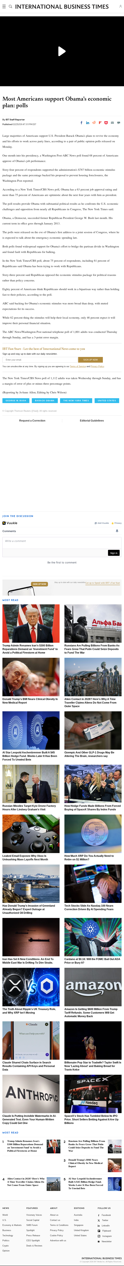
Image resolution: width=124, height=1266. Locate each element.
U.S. (4, 1220)
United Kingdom (81, 1230)
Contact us (55, 1220)
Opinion (6, 1250)
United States (80, 1235)
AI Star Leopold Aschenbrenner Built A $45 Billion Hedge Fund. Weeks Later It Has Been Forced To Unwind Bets (29, 756)
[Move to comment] (119, 123)
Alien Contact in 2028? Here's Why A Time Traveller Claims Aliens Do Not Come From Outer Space (90, 703)
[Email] (112, 123)
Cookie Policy (56, 1235)
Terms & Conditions (59, 1225)
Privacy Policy (97, 366)
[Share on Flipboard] (100, 123)
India (76, 1220)
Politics (5, 1240)
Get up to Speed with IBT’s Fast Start (102, 583)
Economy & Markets (12, 1225)
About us (54, 1215)
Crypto (5, 1245)
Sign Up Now (39, 584)
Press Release (33, 1235)
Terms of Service (78, 366)
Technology (7, 1235)
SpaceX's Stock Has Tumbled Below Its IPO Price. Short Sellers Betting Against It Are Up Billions (91, 1119)
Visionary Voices (34, 1215)
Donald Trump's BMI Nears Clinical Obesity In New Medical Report (85, 1163)
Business (6, 1230)
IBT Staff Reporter (15, 119)
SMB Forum (32, 1225)
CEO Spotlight (33, 1240)
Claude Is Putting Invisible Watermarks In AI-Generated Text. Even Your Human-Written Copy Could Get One (29, 1119)
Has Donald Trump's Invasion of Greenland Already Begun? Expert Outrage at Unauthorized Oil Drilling (28, 909)
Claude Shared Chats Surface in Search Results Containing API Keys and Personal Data (28, 1066)
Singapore (78, 1225)
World (5, 1215)
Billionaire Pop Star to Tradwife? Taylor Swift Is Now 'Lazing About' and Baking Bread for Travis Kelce (92, 1066)
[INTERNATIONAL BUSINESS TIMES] (62, 7)
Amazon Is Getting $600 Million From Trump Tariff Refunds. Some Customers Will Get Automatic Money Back (91, 1013)
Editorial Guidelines (92, 420)
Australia (78, 1215)
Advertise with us (58, 1240)
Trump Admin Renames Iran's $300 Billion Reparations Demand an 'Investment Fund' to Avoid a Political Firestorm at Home (30, 649)
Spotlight (30, 1230)
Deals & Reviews (34, 1245)
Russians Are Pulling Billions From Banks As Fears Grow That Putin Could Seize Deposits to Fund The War (91, 649)
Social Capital (32, 1220)
